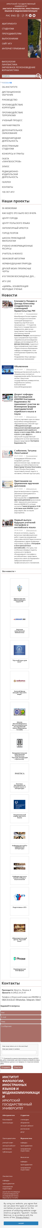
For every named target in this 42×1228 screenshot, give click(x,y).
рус (8, 15)
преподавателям (11, 33)
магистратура (8, 1123)
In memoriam (9, 208)
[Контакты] (22, 15)
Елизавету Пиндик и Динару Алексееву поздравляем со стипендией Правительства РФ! (25, 306)
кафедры (24, 1143)
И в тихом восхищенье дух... (18, 276)
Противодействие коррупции (12, 106)
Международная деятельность (11, 139)
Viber (37, 999)
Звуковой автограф (13, 258)
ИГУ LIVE (6, 281)
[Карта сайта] (18, 15)
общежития (25, 1123)
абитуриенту (9, 23)
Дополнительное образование (12, 131)
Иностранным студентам (10, 147)
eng (13, 15)
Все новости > (9, 571)
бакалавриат (7, 1120)
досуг (23, 1132)
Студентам (25, 1115)
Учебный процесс (12, 120)
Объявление (21, 366)
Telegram (30, 999)
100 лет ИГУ (8, 192)
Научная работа (11, 125)
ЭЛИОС (5, 166)
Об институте (10, 87)
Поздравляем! (31, 314)
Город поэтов (10, 233)
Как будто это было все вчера (19, 213)
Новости (9, 295)
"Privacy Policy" (23, 1217)
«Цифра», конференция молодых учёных (15, 287)
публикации (7, 1152)
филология (8, 61)
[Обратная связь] (26, 15)
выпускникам (10, 38)
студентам (8, 28)
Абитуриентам (9, 1115)
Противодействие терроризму (12, 114)
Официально (31, 369)
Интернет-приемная (13, 48)
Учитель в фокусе (12, 253)
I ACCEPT (21, 1223)
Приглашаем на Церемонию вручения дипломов (26, 483)
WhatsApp (20, 999)
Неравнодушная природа (16, 263)
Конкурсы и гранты (13, 153)
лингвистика (9, 64)
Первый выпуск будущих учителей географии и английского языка (25, 524)
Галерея (6, 182)
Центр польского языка (16, 223)
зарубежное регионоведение (18, 67)
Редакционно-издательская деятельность (10, 174)
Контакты (7, 187)
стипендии (25, 1120)
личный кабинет (27, 1126)
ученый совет (8, 1143)
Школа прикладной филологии (13, 239)
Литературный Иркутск (15, 228)
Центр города (10, 218)
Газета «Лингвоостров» (11, 160)
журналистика (10, 70)
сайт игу (7, 43)
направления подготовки (26, 1150)
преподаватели (26, 1146)
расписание (25, 1129)
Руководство (9, 99)
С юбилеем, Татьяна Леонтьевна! (25, 451)
